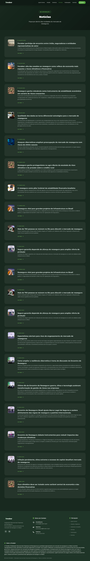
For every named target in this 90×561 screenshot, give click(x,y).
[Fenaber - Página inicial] (9, 2)
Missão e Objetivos (75, 524)
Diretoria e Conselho (75, 527)
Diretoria (54, 2)
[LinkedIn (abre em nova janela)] (9, 531)
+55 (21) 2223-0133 (40, 533)
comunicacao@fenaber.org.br (43, 528)
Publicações (67, 2)
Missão (48, 2)
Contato (82, 2)
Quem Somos (41, 2)
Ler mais (20, 53)
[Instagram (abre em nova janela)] (5, 531)
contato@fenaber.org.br (41, 523)
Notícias (61, 2)
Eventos (74, 2)
